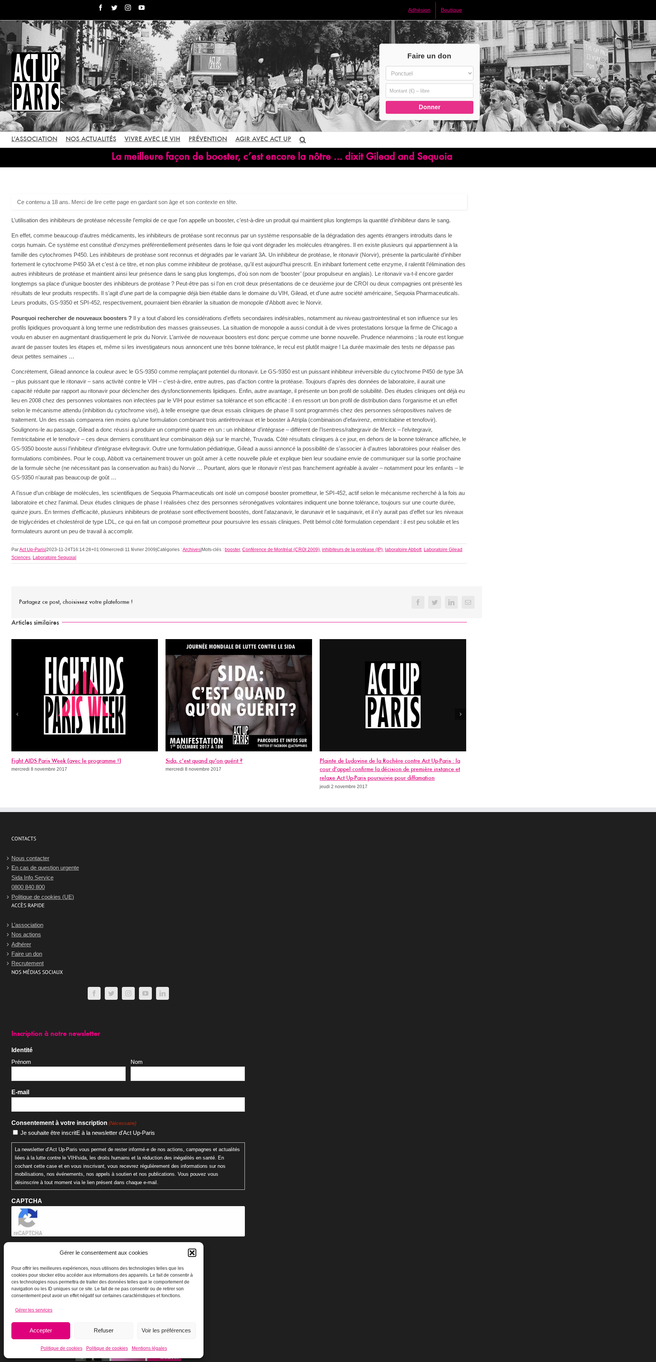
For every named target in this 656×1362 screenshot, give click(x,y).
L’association (27, 925)
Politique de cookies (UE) (42, 897)
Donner (429, 107)
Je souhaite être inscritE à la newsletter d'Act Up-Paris (87, 1133)
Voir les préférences (166, 1330)
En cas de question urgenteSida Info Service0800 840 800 (45, 877)
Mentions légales (149, 1348)
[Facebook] (94, 993)
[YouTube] (145, 993)
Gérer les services (33, 1310)
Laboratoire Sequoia (54, 557)
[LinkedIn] (162, 993)
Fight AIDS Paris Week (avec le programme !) (66, 761)
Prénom (21, 1062)
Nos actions (26, 934)
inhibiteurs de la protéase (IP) (352, 549)
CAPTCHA (26, 1201)
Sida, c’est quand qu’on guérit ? (204, 761)
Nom (137, 1062)
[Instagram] (128, 993)
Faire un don (26, 953)
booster (232, 549)
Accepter (41, 1330)
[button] (192, 1253)
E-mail (20, 1092)
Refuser (104, 1330)
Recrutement (27, 963)
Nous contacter (30, 858)
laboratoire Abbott (403, 549)
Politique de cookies (61, 1348)
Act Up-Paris (32, 549)
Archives (191, 549)
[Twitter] (111, 993)
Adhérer (21, 944)
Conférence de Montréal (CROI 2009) (281, 549)
